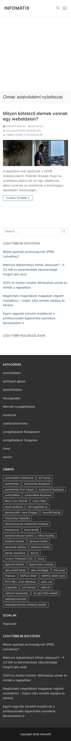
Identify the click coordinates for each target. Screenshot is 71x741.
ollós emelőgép (40, 570)
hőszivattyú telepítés (17, 518)
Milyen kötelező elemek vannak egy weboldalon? (35, 116)
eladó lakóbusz (14, 506)
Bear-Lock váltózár (16, 500)
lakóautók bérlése (15, 547)
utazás (7, 457)
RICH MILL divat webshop (20, 581)
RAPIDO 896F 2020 (53, 575)
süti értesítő (29, 587)
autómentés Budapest (37, 483)
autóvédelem (12, 373)
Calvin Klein (39, 500)
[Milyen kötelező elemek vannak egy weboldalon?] (35, 153)
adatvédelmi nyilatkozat (19, 477)
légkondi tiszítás (14, 564)
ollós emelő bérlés (15, 570)
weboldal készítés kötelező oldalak (25, 604)
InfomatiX (17, 8)
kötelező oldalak (14, 541)
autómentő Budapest (51, 489)
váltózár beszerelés (16, 593)
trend (6, 448)
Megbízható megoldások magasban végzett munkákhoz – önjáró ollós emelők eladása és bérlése (34, 300)
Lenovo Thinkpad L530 (19, 558)
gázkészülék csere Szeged (21, 512)
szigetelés (11, 587)
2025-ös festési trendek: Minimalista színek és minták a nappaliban (35, 285)
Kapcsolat (10, 623)
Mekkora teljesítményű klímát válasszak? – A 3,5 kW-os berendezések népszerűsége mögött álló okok (33, 269)
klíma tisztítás (46, 535)
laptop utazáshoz (15, 552)
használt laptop (51, 512)
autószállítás (12, 495)
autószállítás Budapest (38, 495)
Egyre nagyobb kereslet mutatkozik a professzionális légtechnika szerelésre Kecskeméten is (29, 318)
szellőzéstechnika (15, 423)
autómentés (12, 483)
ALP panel (44, 477)
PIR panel (59, 570)
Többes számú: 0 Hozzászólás (24, 135)
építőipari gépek (14, 381)
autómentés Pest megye (19, 489)
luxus (41, 558)
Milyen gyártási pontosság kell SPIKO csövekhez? (28, 254)
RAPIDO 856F (28, 575)
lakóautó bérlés (38, 541)
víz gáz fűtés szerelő (45, 593)
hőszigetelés (11, 398)
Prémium (10, 575)
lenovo (34, 552)
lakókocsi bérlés (40, 547)
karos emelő (31, 529)
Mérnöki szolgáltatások (19, 406)
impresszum (12, 529)
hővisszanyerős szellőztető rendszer (26, 523)
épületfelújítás (12, 389)
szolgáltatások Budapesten (23, 130)
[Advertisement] (35, 53)
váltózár (45, 587)
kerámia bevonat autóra (19, 535)
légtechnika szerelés (41, 564)
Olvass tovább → (17, 197)
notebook (9, 415)
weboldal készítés (15, 598)
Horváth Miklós (15, 126)
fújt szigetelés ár (38, 506)
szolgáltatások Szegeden (20, 440)
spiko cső (46, 581)
